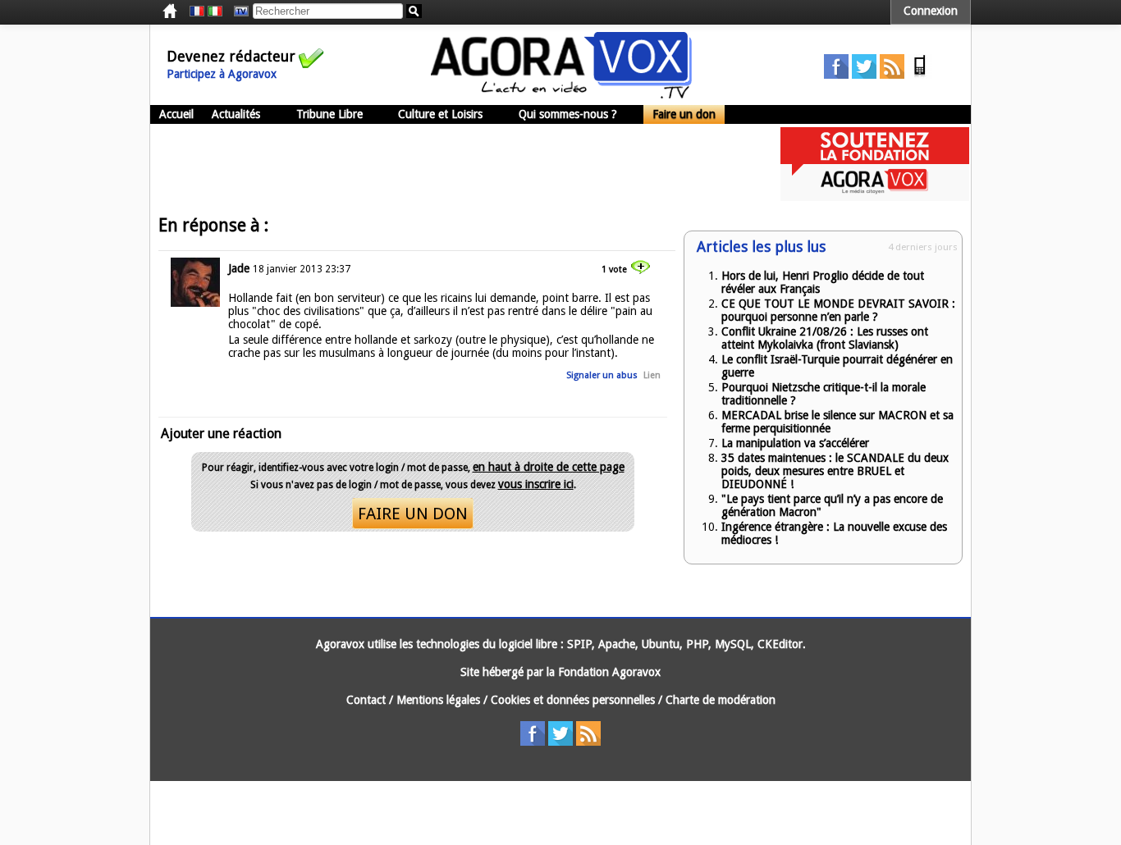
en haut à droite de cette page (549, 466)
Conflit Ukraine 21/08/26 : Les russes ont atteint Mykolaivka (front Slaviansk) (824, 338)
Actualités (236, 114)
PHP (697, 644)
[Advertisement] (449, 164)
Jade (238, 268)
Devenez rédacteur (231, 56)
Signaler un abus (602, 375)
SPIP (579, 644)
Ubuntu (660, 644)
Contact (366, 699)
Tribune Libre (329, 114)
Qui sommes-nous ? (568, 114)
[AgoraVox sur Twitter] (864, 74)
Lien (652, 375)
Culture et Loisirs (440, 114)
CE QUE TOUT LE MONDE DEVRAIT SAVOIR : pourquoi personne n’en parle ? (838, 310)
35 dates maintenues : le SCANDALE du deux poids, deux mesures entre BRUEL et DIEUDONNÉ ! (835, 471)
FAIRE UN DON (413, 513)
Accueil (176, 114)
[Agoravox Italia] (215, 11)
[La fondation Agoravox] (874, 196)
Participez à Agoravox (222, 73)
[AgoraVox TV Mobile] (920, 74)
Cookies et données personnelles (573, 699)
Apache (616, 644)
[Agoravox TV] (237, 11)
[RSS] (892, 74)
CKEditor (780, 644)
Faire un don (684, 114)
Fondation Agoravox (609, 671)
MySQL (733, 644)
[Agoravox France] (197, 11)
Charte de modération (721, 699)
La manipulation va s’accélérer (795, 443)
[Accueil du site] (561, 94)
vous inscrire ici (536, 484)
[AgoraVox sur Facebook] (836, 74)
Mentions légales (438, 699)
